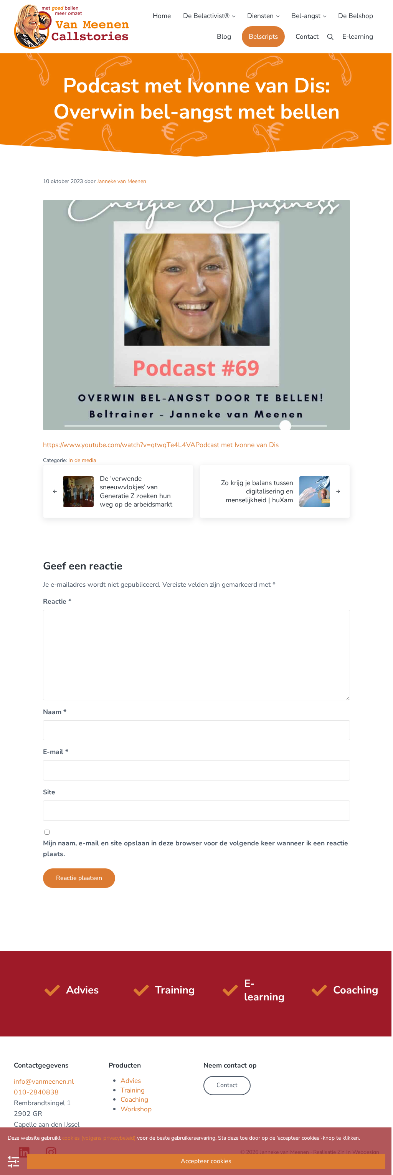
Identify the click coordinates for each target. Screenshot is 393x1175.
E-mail (55, 751)
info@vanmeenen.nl (44, 1081)
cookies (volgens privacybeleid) (98, 1138)
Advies (131, 1080)
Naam (54, 711)
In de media (82, 460)
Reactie (57, 601)
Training (133, 1090)
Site (49, 792)
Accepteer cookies (206, 1161)
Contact (227, 1085)
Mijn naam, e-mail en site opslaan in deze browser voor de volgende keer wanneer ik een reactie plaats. (195, 848)
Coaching (134, 1099)
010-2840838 (36, 1092)
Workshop (136, 1109)
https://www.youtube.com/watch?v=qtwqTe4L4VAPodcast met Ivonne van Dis (161, 444)
